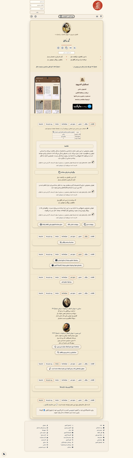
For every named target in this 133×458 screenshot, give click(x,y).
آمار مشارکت (43, 438)
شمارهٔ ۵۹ (66, 40)
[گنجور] (97, 5)
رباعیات (58, 34)
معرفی (44, 425)
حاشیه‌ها (41, 124)
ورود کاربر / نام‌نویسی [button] (67, 16)
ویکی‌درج (63, 136)
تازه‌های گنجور (98, 442)
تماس (44, 445)
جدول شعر (99, 430)
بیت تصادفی (99, 428)
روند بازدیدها (49, 124)
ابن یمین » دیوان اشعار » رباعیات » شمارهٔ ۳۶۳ (66, 333)
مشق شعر (72, 124)
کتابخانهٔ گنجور (67, 433)
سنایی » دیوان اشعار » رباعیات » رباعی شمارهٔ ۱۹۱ (66, 308)
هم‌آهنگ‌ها (64, 124)
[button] (101, 16)
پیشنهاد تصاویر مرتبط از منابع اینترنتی (68, 260)
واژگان (86, 124)
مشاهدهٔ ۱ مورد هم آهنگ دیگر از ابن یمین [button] (68, 347)
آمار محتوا (43, 435)
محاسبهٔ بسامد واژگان (67, 242)
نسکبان (69, 447)
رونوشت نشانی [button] (74, 225)
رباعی (63, 134)
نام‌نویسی (72, 410)
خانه (101, 425)
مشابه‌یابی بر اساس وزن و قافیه (67, 352)
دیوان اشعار (65, 34)
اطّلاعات (92, 124)
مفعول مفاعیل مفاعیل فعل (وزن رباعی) (64, 132)
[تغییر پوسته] (4, 454)
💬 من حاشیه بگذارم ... (50, 405)
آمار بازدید (43, 440)
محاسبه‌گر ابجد (67, 438)
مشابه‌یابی (99, 440)
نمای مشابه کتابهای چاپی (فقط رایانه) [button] (52, 225)
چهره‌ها (44, 430)
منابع (44, 442)
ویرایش (61, 165)
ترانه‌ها (57, 124)
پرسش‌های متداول (41, 428)
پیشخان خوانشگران (66, 442)
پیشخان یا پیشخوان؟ (66, 445)
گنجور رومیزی (67, 428)
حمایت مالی (43, 433)
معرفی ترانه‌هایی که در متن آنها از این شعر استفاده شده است (68, 369)
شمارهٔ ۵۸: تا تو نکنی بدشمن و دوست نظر (48, 67)
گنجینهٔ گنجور (68, 435)
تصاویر (79, 124)
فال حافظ (99, 433)
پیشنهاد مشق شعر (66, 282)
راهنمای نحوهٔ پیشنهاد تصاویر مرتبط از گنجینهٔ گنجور (68, 265)
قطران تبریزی (74, 34)
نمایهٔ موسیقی (98, 435)
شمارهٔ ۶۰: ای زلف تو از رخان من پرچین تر (85, 67)
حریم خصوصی (42, 447)
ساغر (70, 430)
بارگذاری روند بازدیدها (66, 387)
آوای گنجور (68, 440)
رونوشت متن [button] (89, 225)
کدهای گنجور (68, 425)
